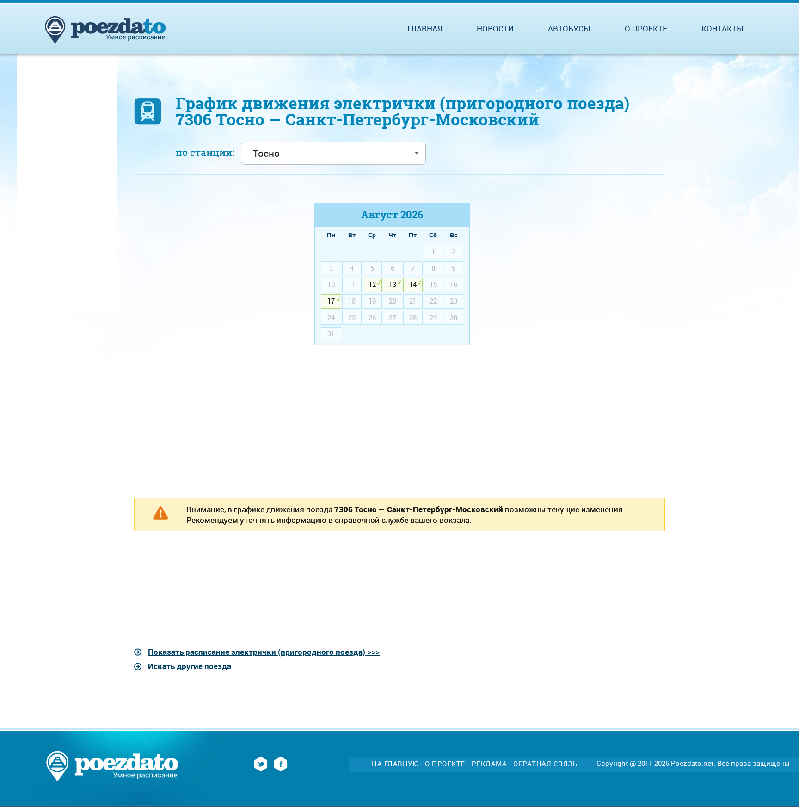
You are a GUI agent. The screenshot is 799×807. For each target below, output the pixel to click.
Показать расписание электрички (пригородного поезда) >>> (264, 651)
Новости (495, 28)
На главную (395, 763)
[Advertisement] (211, 267)
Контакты (722, 28)
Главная (425, 28)
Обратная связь (545, 763)
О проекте (646, 28)
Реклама (489, 763)
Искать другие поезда (189, 666)
